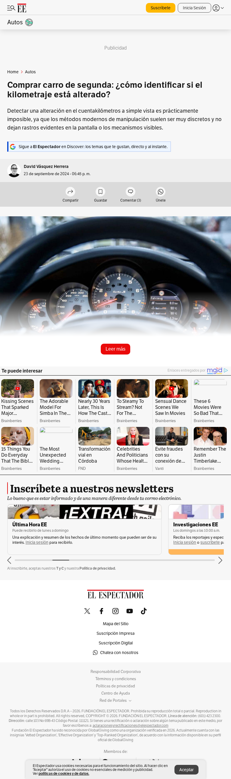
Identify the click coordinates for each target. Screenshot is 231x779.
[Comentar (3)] (130, 192)
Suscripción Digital (116, 643)
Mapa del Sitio (115, 623)
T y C (60, 568)
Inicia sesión (37, 542)
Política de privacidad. (97, 568)
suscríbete (210, 542)
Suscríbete (161, 8)
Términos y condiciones (115, 679)
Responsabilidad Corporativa (116, 672)
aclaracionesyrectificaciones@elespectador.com (130, 725)
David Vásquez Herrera (46, 166)
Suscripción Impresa (115, 633)
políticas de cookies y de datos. (63, 773)
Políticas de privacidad (115, 686)
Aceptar (186, 769)
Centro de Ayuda (115, 693)
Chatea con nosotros (119, 652)
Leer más (115, 348)
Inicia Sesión (194, 8)
